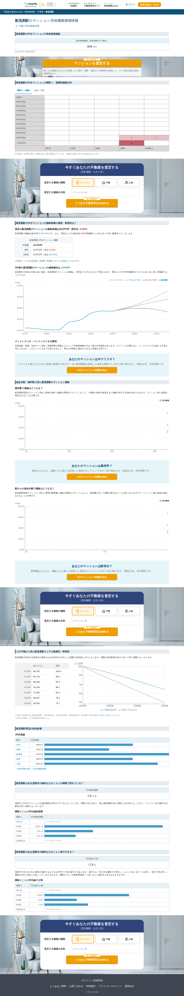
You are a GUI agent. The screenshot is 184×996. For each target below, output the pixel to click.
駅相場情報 (30, 12)
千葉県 (40, 12)
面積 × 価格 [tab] (39, 90)
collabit (95, 992)
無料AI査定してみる (149, 4)
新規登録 (98, 980)
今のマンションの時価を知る (92, 370)
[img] (92, 307)
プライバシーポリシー (110, 986)
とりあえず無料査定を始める (92, 203)
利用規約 (91, 986)
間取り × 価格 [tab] (23, 90)
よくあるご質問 (58, 986)
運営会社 (129, 986)
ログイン (86, 980)
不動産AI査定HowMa (13, 12)
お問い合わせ (76, 986)
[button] (112, 4)
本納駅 (49, 261)
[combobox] (106, 192)
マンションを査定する (92, 63)
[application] (92, 428)
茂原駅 (42, 261)
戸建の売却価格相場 (28, 26)
